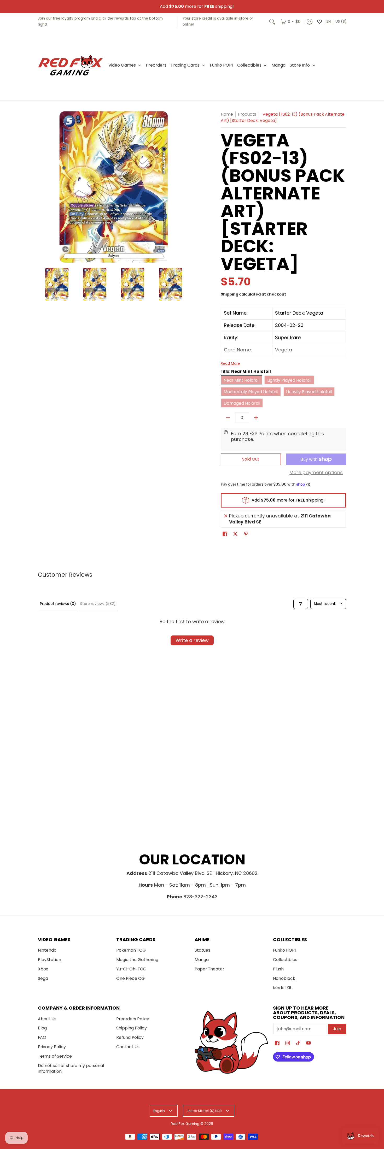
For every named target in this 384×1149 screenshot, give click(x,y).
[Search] (272, 21)
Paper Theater (209, 969)
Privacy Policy (52, 1047)
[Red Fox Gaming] (70, 65)
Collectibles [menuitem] (249, 65)
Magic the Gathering (137, 960)
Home (227, 114)
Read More (230, 363)
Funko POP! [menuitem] (221, 65)
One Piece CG (130, 978)
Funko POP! (284, 950)
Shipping (229, 294)
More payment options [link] (316, 473)
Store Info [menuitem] (300, 65)
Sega (43, 978)
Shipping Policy (131, 1028)
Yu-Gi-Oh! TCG (131, 969)
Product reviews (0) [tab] (58, 603)
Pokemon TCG (131, 950)
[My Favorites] (319, 21)
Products (247, 114)
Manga (202, 960)
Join (337, 1029)
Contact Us (127, 1047)
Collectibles (285, 960)
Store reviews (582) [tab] (98, 603)
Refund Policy (130, 1037)
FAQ (42, 1037)
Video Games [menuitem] (122, 65)
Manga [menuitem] (278, 65)
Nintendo (47, 950)
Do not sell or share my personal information (71, 1069)
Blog (42, 1028)
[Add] (256, 417)
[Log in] (309, 21)
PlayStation (49, 960)
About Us (47, 1019)
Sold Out (250, 459)
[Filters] (300, 604)
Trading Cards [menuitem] (185, 65)
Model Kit (282, 988)
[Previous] (41, 187)
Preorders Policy (132, 1019)
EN (329, 21)
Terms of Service (55, 1056)
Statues (202, 950)
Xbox (43, 969)
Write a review (192, 640)
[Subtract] (228, 417)
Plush (278, 969)
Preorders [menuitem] (156, 65)
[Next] (185, 187)
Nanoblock (284, 978)
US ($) (340, 21)
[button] (225, 534)
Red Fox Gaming (185, 1123)
